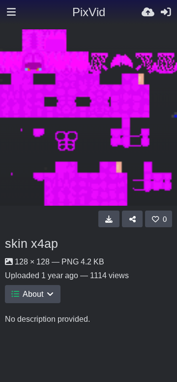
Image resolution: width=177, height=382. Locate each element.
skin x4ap (31, 243)
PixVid (88, 12)
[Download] (108, 219)
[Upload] (148, 12)
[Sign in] (165, 12)
